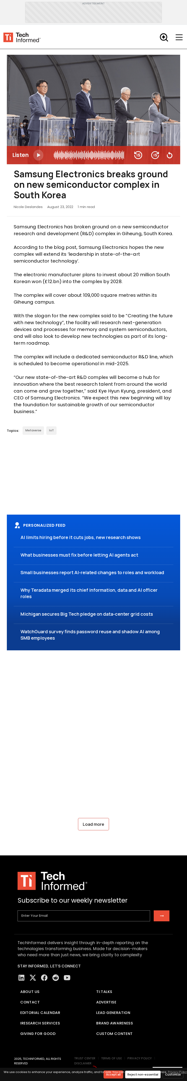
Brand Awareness (114, 1023)
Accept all (113, 1074)
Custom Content (114, 1033)
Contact (30, 1002)
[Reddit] (56, 978)
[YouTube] (67, 978)
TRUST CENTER (85, 1058)
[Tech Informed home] (22, 37)
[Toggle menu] (180, 37)
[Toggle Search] (164, 37)
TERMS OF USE (111, 1058)
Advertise (106, 1002)
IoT (51, 430)
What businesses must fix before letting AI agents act (79, 555)
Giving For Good (38, 1033)
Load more (93, 824)
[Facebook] (44, 978)
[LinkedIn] (21, 978)
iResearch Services (40, 1023)
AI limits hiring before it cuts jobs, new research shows (81, 537)
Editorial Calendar (40, 1012)
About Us (30, 991)
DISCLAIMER (83, 1063)
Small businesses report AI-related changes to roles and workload (92, 572)
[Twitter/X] (33, 978)
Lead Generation (113, 1012)
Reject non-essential (142, 1074)
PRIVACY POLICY (139, 1058)
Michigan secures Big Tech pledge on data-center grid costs (87, 614)
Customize (173, 1074)
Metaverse (33, 430)
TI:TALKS (104, 991)
